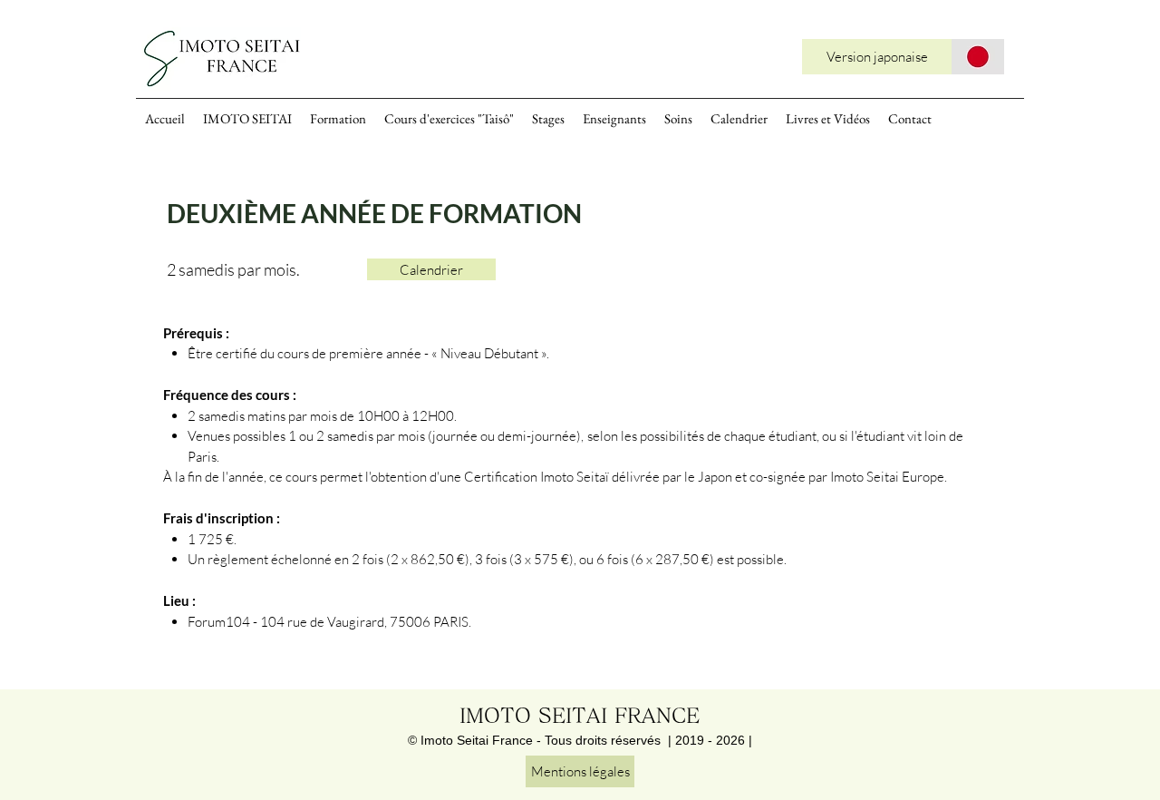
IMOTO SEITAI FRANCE (579, 716)
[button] (431, 269)
